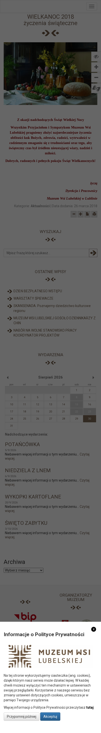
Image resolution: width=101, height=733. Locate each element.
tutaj (90, 707)
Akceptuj (50, 716)
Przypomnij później (21, 716)
